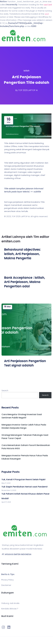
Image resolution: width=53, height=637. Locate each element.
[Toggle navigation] (5, 43)
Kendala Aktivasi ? (9, 608)
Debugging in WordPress (36, 17)
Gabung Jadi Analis (10, 603)
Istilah (26, 70)
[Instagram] (3, 627)
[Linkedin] (9, 627)
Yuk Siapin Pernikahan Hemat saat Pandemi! (25, 486)
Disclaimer (6, 585)
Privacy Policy (7, 579)
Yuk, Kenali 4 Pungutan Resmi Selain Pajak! (24, 479)
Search (5, 390)
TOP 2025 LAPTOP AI (28, 90)
